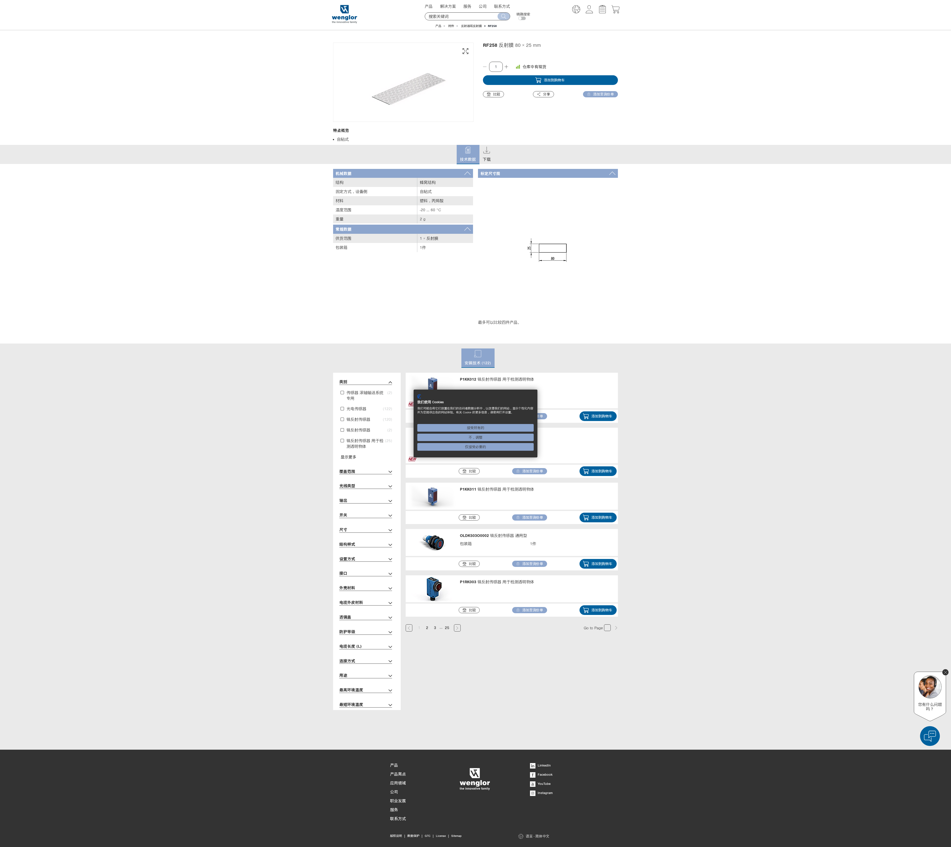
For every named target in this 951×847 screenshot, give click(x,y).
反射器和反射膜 (471, 26)
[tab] (403, 173)
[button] (576, 10)
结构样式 (347, 544)
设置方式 (347, 559)
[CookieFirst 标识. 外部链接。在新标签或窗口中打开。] (419, 396)
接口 (343, 573)
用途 (343, 675)
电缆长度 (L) (350, 646)
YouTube (544, 783)
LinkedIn (544, 765)
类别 (343, 382)
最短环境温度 (351, 704)
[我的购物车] (615, 12)
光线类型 (347, 486)
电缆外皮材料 (351, 602)
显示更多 (348, 457)
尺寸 (343, 529)
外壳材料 (347, 588)
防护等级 (347, 632)
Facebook (545, 774)
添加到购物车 (554, 80)
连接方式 (347, 661)
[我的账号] (589, 12)
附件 (451, 26)
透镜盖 (345, 617)
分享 (546, 94)
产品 (438, 26)
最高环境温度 (351, 690)
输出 (343, 500)
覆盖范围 (347, 471)
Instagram (545, 792)
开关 (343, 515)
